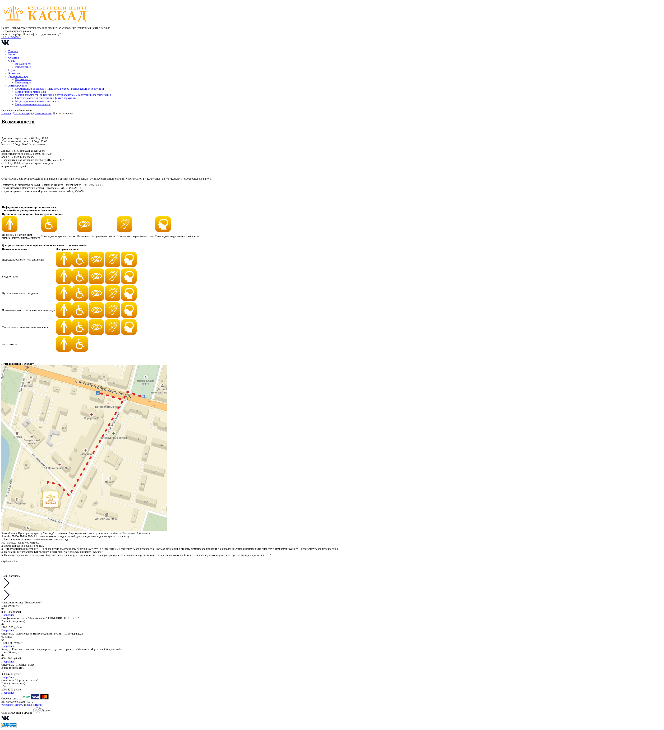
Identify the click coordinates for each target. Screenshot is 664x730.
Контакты (14, 73)
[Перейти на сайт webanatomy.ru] (42, 712)
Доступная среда (18, 76)
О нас (11, 60)
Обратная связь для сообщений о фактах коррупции (45, 98)
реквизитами (34, 704)
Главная (13, 51)
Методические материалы (30, 91)
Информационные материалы (32, 104)
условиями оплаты (12, 704)
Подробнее (7, 614)
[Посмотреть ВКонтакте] (5, 45)
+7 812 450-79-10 (11, 37)
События (13, 57)
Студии (12, 70)
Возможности (23, 63)
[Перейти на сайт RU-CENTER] (9, 727)
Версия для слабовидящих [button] (16, 110)
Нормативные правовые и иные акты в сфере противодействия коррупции (59, 88)
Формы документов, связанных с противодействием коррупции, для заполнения (63, 94)
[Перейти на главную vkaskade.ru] (46, 24)
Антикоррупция (17, 85)
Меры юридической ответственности (37, 101)
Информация (23, 66)
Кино (11, 54)
